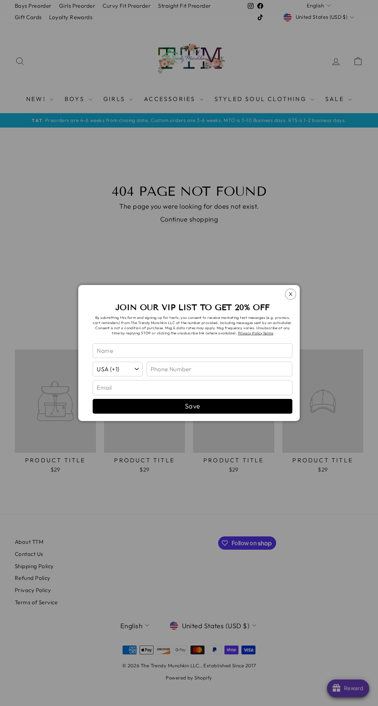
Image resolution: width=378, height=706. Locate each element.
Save (192, 406)
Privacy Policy (250, 333)
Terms (268, 333)
